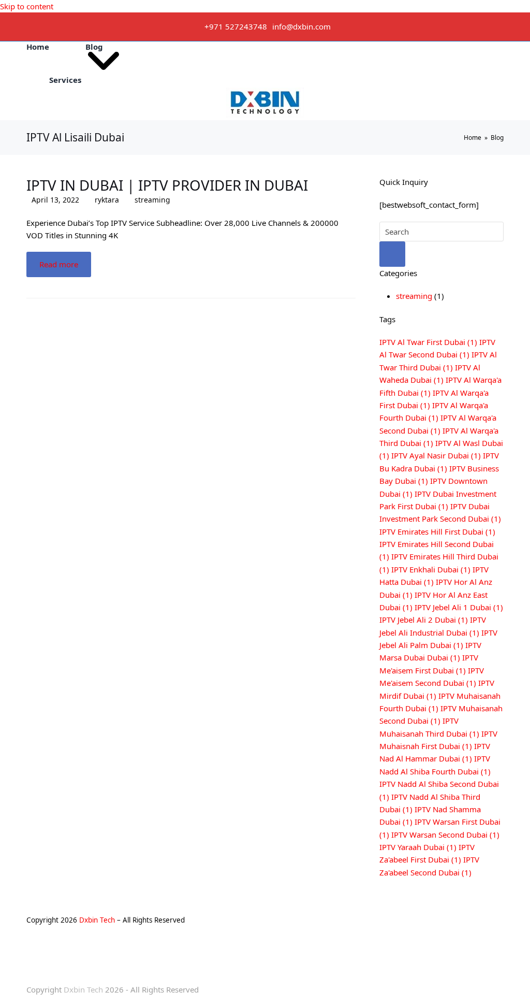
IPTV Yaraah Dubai (418, 847)
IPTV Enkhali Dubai (430, 569)
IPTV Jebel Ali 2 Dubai (423, 619)
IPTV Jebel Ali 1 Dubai (459, 607)
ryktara (107, 200)
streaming (152, 200)
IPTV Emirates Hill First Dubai (437, 531)
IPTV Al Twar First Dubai (428, 342)
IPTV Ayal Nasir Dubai (436, 455)
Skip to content (26, 6)
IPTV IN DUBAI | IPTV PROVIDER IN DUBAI (167, 185)
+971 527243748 (235, 26)
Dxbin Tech (97, 920)
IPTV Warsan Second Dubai (445, 834)
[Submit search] (392, 254)
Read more (58, 264)
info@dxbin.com (301, 26)
